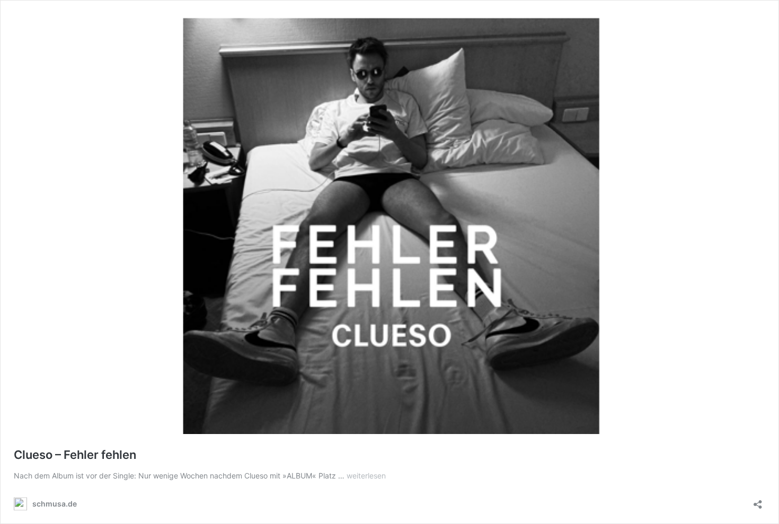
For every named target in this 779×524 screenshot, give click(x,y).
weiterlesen (366, 475)
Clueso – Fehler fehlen (75, 455)
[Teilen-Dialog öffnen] (757, 501)
